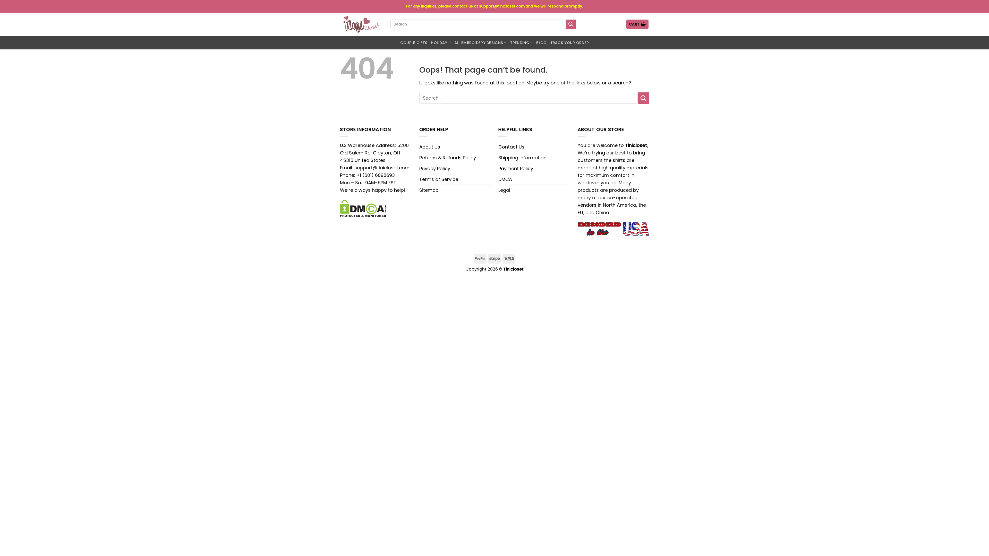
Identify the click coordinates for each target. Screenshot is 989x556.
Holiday (439, 42)
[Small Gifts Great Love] (361, 24)
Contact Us (511, 147)
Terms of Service (438, 179)
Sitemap (429, 190)
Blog (541, 42)
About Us (429, 147)
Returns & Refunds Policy (447, 157)
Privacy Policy (434, 168)
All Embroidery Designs (478, 42)
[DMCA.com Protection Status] (363, 208)
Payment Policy (515, 168)
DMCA (505, 179)
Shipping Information (522, 157)
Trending (519, 42)
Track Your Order (569, 42)
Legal (504, 190)
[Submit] (571, 24)
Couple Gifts (413, 42)
